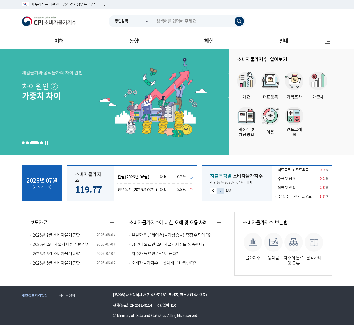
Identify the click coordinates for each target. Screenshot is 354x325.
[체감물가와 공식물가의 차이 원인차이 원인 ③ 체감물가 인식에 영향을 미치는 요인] (125, 102)
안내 (283, 41)
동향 (133, 41)
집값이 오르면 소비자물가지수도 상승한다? (168, 244)
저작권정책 (67, 296)
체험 (208, 41)
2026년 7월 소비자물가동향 (56, 235)
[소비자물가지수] (49, 21)
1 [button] (23, 142)
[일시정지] (47, 143)
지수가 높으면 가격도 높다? (155, 254)
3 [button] (31, 142)
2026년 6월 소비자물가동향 (56, 254)
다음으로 (220, 191)
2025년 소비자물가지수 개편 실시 (61, 244)
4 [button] (38, 142)
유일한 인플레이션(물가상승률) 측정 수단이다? (171, 235)
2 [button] (27, 142)
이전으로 (213, 191)
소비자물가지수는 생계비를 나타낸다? (164, 263)
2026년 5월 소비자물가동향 (56, 263)
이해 (58, 41)
